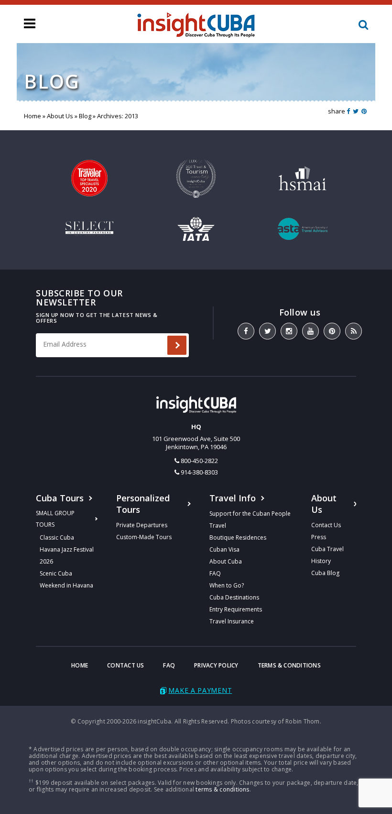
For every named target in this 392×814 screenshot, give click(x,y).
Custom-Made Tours (144, 537)
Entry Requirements (235, 609)
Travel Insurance (231, 621)
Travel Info (232, 498)
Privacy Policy (216, 665)
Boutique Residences (237, 537)
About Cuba (225, 561)
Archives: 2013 (117, 116)
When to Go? (226, 585)
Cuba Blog (325, 573)
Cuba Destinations (234, 597)
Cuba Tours (60, 498)
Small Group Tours (55, 519)
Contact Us (326, 525)
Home (32, 116)
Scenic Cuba (56, 573)
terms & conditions (222, 789)
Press (318, 537)
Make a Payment (200, 690)
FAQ (215, 573)
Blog (85, 116)
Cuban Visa (224, 549)
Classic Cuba (57, 537)
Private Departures (141, 525)
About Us (60, 116)
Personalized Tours (143, 503)
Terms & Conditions (289, 665)
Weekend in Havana (66, 585)
